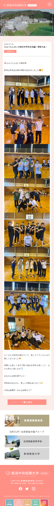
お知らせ (10, 51)
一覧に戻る (27, 402)
